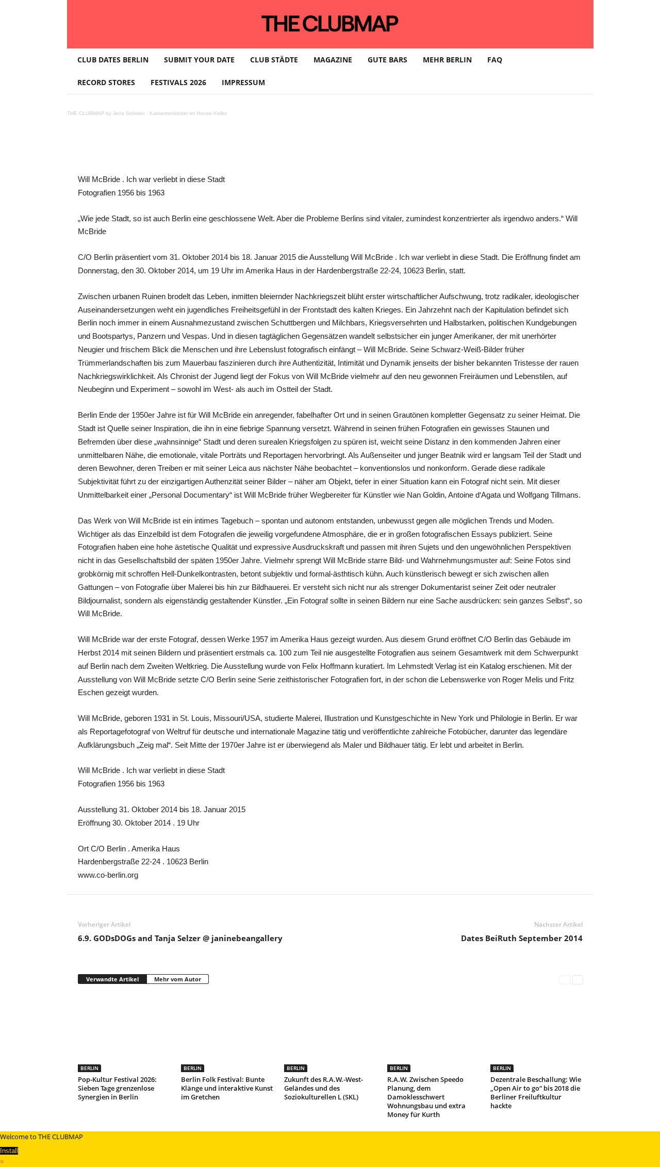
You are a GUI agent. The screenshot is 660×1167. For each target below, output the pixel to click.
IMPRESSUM (243, 82)
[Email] (269, 149)
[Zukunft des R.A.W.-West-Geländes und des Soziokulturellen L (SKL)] (330, 1033)
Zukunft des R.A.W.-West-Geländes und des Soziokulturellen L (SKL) (323, 1088)
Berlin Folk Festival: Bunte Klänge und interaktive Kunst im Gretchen (227, 1088)
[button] (578, 71)
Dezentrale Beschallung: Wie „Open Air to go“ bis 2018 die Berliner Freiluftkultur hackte (535, 1092)
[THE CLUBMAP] (330, 23)
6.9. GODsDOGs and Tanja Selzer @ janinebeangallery (180, 938)
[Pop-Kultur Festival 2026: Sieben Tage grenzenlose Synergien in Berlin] (124, 1033)
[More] (341, 149)
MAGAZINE (333, 59)
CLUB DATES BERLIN (112, 59)
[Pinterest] (174, 149)
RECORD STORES (106, 82)
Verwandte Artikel (112, 979)
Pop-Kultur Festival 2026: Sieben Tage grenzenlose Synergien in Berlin (117, 1088)
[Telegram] (293, 149)
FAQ (494, 59)
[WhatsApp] (198, 149)
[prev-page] (564, 979)
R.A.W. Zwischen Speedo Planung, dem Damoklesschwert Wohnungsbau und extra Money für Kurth (426, 1097)
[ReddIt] (246, 149)
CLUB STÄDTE (274, 59)
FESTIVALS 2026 (178, 82)
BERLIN (89, 1068)
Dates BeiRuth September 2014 (522, 938)
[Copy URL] (317, 149)
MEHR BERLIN (447, 59)
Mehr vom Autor (177, 979)
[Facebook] (151, 149)
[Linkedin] (222, 149)
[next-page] (577, 979)
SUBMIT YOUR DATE (199, 59)
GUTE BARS (387, 59)
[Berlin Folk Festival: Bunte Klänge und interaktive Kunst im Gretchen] (227, 1033)
